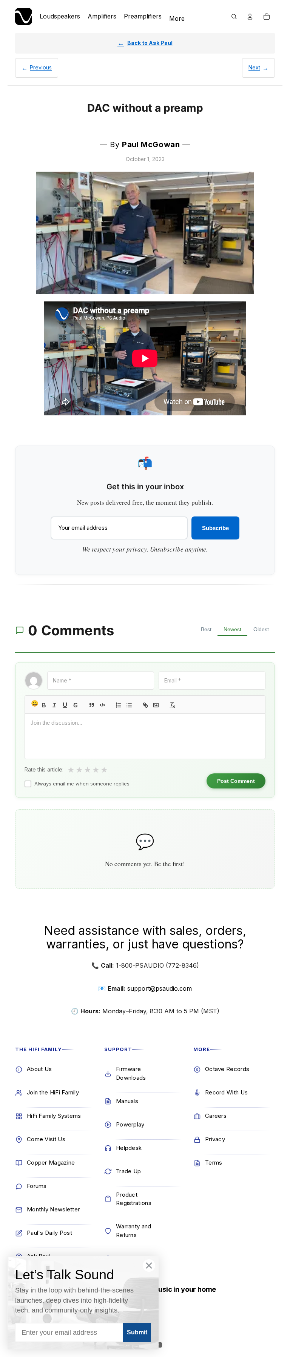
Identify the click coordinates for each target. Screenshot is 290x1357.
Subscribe (215, 528)
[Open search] (234, 16)
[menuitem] (176, 18)
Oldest (261, 629)
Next (254, 67)
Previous (41, 67)
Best (206, 629)
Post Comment (236, 781)
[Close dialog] (149, 1265)
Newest (232, 629)
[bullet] (129, 705)
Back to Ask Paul (150, 43)
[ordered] (118, 705)
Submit (137, 1332)
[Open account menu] (250, 16)
